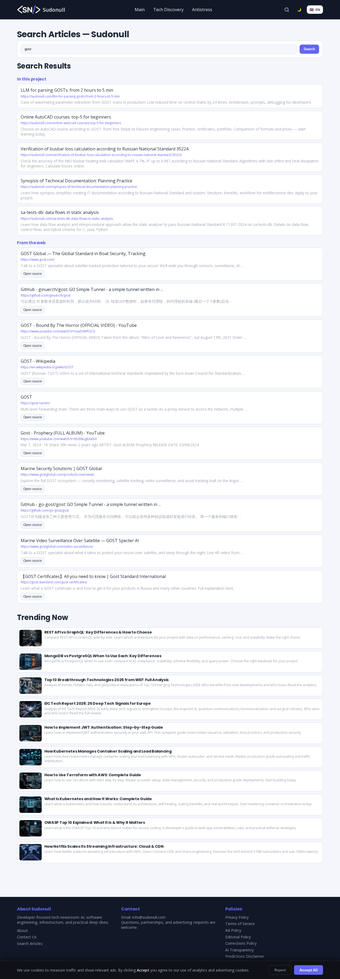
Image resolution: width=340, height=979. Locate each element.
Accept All (308, 970)
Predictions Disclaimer (244, 956)
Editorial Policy (238, 936)
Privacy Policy (237, 917)
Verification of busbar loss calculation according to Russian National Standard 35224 (104, 149)
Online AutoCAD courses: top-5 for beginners (66, 117)
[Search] (287, 9)
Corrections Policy (241, 943)
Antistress (202, 9)
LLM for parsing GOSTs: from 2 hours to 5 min (67, 90)
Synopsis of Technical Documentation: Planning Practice (76, 181)
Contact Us (27, 936)
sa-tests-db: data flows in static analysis (60, 212)
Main (140, 9)
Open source (32, 274)
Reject (280, 970)
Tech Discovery (168, 9)
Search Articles (29, 943)
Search (309, 49)
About (22, 930)
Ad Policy (233, 930)
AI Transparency (239, 949)
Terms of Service (240, 923)
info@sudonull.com (148, 917)
